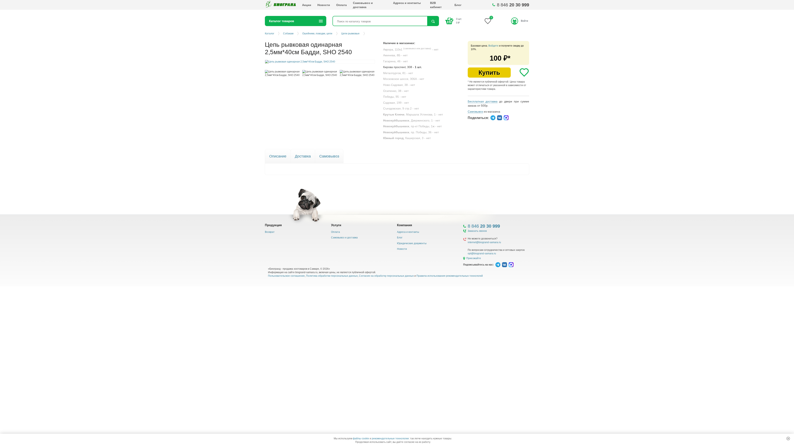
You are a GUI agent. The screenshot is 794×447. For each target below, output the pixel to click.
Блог (458, 5)
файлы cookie (361, 438)
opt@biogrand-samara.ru (482, 253)
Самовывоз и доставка (363, 5)
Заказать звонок (477, 231)
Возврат (270, 232)
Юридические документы (412, 243)
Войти (524, 20)
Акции (306, 5)
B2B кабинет (436, 5)
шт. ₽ (459, 21)
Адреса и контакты (407, 3)
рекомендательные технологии (390, 438)
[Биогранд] (280, 5)
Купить (489, 72)
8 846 (513, 4)
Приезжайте (473, 258)
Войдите (493, 45)
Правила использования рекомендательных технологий (449, 275)
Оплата (341, 5)
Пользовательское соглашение (286, 275)
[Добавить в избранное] (524, 72)
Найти (433, 21)
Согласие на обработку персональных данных (386, 275)
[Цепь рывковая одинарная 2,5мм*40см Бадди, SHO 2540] (282, 73)
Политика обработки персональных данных (332, 275)
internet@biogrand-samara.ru (484, 242)
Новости (323, 5)
